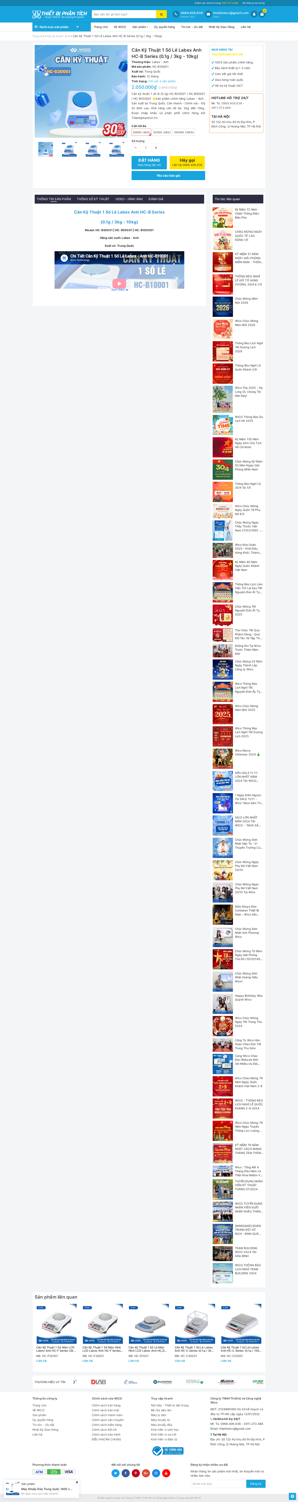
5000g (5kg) (162, 132)
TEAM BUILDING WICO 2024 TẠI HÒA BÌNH (246, 1252)
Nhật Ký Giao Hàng (222, 27)
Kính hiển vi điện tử (164, 1439)
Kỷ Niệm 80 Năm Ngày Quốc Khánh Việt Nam (247, 566)
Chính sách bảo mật (105, 1410)
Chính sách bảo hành (106, 1434)
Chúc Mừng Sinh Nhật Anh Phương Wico (247, 932)
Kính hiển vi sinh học (165, 1429)
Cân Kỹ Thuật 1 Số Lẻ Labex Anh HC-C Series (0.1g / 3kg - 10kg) (195, 1349)
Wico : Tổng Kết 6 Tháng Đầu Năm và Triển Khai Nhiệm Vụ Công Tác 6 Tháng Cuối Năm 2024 (248, 1175)
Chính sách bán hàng (106, 1405)
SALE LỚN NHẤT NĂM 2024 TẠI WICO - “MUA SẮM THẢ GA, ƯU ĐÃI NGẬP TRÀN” (248, 825)
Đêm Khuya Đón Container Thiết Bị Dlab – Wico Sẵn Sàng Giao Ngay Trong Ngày (247, 914)
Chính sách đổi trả (104, 1429)
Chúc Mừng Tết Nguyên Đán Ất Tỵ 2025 (247, 610)
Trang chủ (101, 27)
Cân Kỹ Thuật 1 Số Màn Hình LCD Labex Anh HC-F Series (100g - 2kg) (102, 1349)
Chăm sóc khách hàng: (216, 2)
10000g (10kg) (184, 132)
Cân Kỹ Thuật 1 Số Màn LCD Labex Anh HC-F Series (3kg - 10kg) (55, 1349)
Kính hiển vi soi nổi (163, 1434)
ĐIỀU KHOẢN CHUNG (106, 1439)
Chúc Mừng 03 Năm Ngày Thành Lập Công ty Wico (248, 665)
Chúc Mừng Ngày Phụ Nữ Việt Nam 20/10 (247, 866)
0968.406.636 (192, 13)
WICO (197, 1497)
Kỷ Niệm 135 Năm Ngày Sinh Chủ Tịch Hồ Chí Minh (248, 443)
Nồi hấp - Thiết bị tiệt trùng (170, 1405)
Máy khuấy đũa (161, 1424)
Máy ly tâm (158, 1415)
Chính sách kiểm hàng (107, 1424)
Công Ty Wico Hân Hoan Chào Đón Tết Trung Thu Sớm (248, 1044)
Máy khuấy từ (160, 1420)
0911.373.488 (221, 107)
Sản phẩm (139, 27)
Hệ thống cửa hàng (253, 2)
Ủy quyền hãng (164, 27)
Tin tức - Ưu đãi (192, 27)
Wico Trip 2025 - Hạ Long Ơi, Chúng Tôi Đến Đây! (249, 391)
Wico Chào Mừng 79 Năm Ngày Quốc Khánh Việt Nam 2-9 (249, 1082)
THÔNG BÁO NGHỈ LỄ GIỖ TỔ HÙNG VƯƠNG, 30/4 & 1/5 (248, 280)
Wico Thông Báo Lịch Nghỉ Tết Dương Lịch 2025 (249, 732)
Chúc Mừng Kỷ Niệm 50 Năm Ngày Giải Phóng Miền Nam (249, 465)
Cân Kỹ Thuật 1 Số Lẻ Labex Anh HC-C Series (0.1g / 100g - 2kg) (241, 1349)
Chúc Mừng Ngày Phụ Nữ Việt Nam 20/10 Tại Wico (247, 888)
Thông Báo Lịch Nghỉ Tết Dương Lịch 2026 (249, 347)
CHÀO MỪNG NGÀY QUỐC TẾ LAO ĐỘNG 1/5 (248, 235)
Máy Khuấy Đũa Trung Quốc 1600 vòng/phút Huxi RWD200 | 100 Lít (67, 1489)
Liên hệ (246, 27)
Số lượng (138, 141)
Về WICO (120, 27)
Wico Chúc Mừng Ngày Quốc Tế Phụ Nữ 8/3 (247, 510)
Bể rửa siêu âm (161, 1410)
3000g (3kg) (141, 132)
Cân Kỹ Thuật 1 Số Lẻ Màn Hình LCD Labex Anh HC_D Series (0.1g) (147, 1349)
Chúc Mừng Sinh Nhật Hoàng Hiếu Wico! (246, 977)
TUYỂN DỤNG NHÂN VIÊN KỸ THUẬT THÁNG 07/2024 (249, 1185)
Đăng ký (256, 1483)
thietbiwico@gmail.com (231, 13)
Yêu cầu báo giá (168, 175)
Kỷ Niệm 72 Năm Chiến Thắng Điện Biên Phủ (247, 213)
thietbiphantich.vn (227, 54)
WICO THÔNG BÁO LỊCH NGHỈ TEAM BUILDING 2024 (248, 1269)
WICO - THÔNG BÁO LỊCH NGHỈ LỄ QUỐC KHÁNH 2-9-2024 (249, 1104)
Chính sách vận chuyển (108, 1420)
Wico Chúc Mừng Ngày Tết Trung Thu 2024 (248, 1022)
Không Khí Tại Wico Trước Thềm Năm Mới (248, 649)
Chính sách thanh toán (107, 1415)
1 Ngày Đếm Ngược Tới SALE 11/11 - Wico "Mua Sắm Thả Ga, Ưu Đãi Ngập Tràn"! (249, 803)
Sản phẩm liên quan (56, 1297)
